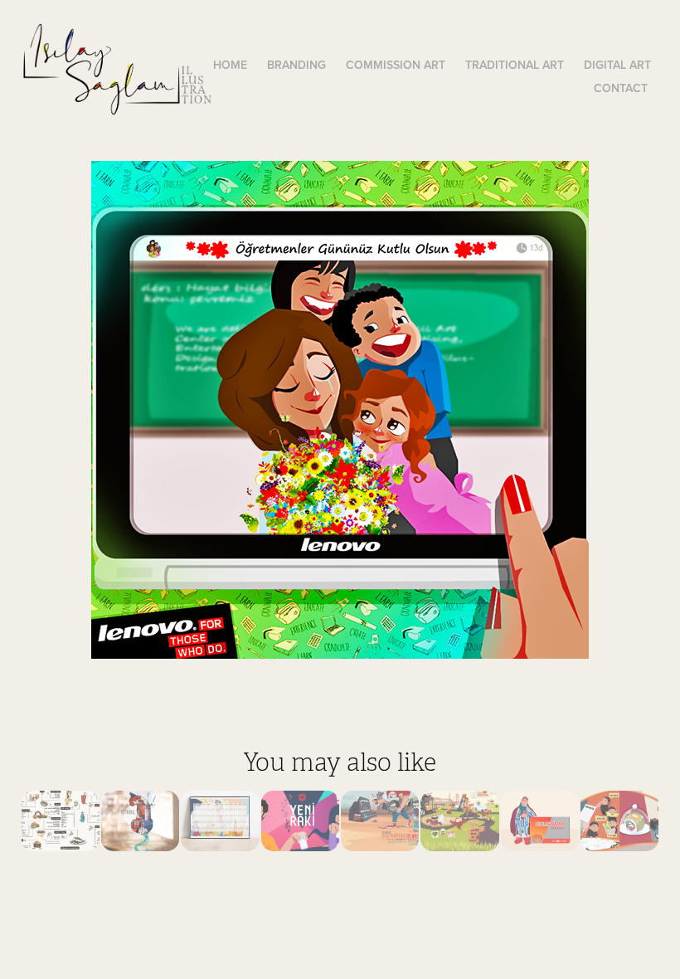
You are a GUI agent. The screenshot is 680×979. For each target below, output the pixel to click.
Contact (621, 88)
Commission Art (395, 64)
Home (230, 64)
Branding (296, 64)
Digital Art (617, 64)
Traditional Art (514, 64)
